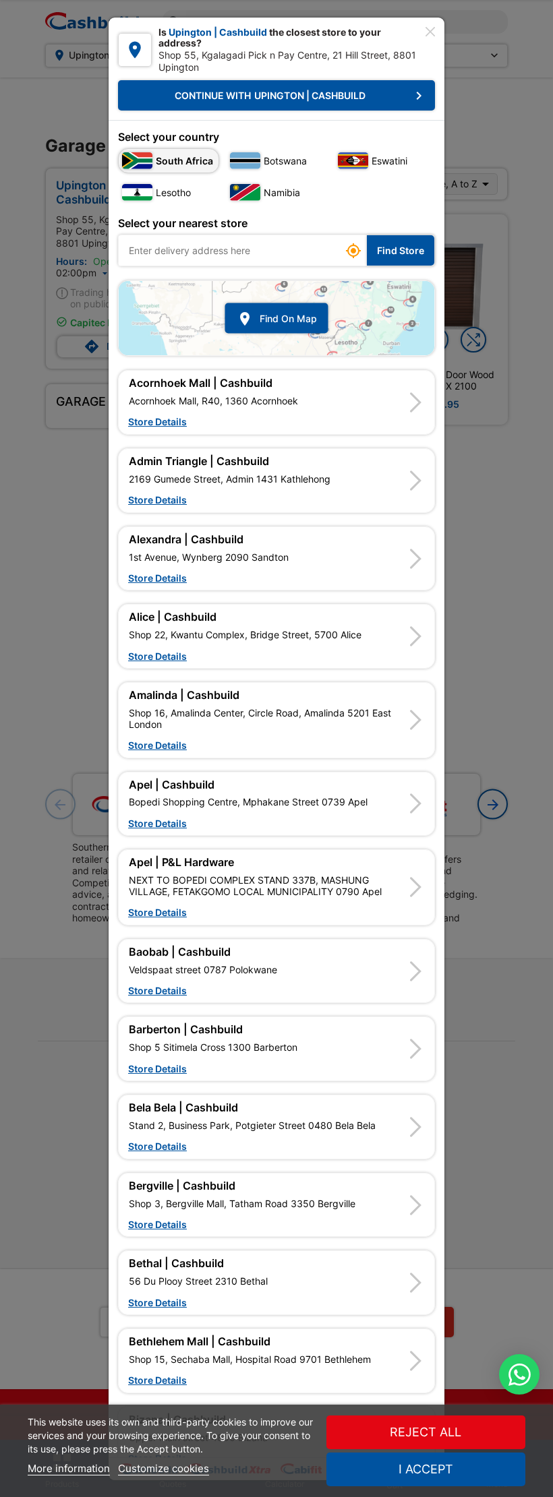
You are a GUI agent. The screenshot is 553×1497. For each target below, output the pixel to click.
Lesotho (173, 192)
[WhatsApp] (519, 1374)
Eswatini (389, 160)
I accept (426, 1469)
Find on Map (277, 318)
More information (69, 1468)
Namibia (282, 192)
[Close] (430, 31)
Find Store (400, 250)
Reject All (425, 1432)
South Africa (184, 160)
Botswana (285, 160)
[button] (276, 402)
